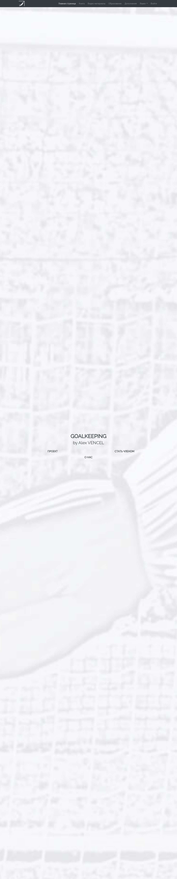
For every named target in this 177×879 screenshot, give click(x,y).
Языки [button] (143, 3)
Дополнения (131, 3)
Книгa (82, 3)
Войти (154, 3)
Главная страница (67, 3)
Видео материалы (96, 3)
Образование (115, 3)
